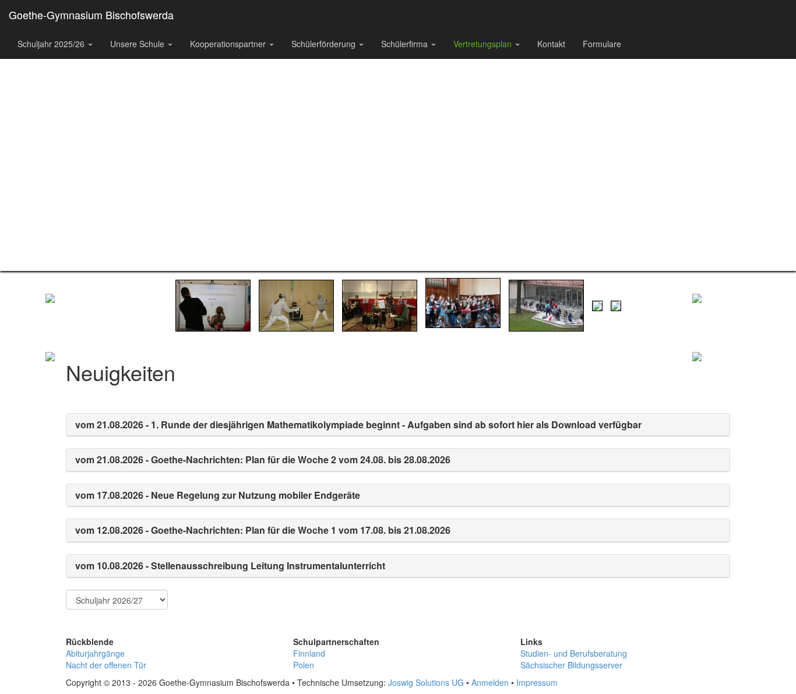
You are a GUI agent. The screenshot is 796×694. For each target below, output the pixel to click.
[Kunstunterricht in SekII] (546, 304)
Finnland (309, 653)
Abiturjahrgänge (95, 653)
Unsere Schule (138, 44)
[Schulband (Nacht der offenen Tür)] (379, 304)
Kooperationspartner (229, 44)
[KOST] (721, 422)
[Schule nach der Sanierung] (616, 304)
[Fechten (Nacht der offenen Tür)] (296, 304)
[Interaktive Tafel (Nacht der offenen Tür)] (212, 304)
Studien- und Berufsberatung (573, 653)
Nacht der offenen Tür (106, 665)
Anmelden (490, 682)
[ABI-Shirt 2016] (597, 304)
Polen (303, 665)
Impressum (537, 682)
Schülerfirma (405, 44)
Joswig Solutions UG (426, 682)
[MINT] (74, 422)
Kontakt (551, 44)
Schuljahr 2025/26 (52, 44)
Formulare (602, 44)
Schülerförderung (324, 44)
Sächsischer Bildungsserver (571, 665)
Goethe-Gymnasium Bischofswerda (91, 14)
